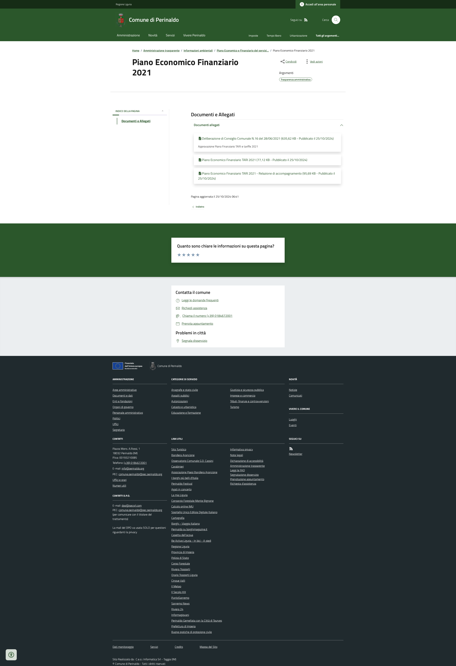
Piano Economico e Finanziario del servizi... (243, 50)
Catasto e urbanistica (183, 407)
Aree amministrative (125, 390)
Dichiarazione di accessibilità (246, 461)
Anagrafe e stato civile (184, 390)
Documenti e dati (123, 395)
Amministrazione (128, 35)
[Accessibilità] (11, 655)
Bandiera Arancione (183, 455)
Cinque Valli (178, 580)
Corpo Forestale (180, 563)
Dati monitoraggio (123, 647)
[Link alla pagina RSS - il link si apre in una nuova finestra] (306, 20)
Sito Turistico (178, 449)
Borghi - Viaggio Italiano (185, 523)
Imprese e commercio (242, 395)
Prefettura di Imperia (183, 626)
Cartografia (177, 518)
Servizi (170, 35)
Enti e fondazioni (122, 401)
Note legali (236, 455)
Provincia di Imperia (182, 552)
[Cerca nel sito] (334, 20)
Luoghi (293, 419)
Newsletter (295, 454)
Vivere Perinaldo (194, 35)
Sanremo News (180, 603)
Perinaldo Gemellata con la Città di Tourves (196, 620)
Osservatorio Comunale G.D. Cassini (192, 461)
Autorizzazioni (179, 401)
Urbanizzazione (298, 36)
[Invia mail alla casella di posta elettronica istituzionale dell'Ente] (133, 468)
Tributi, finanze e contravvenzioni (249, 401)
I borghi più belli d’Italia (184, 478)
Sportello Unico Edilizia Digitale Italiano (194, 512)
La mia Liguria (179, 495)
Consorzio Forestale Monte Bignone (192, 501)
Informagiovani (180, 615)
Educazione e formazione (186, 412)
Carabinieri (177, 466)
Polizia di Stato (180, 558)
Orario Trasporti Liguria (184, 575)
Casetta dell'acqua (182, 535)
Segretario (119, 430)
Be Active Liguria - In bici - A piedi (191, 541)
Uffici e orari (119, 480)
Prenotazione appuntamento (247, 479)
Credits (179, 647)
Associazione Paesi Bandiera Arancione (194, 472)
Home (135, 50)
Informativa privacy (241, 449)
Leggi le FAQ (237, 470)
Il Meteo (176, 586)
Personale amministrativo (128, 412)
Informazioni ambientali (198, 50)
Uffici (115, 424)
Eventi (293, 425)
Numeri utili (119, 485)
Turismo (234, 407)
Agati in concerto (181, 489)
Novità (152, 35)
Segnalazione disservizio (244, 475)
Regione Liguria (124, 4)
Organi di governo (123, 407)
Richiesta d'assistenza (243, 483)
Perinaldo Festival (181, 483)
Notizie (293, 390)
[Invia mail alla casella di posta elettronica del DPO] (132, 505)
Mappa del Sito (208, 647)
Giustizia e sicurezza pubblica (247, 390)
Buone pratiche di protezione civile (191, 632)
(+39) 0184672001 (135, 463)
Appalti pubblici (180, 395)
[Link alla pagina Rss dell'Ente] (291, 448)
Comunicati (295, 395)
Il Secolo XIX (178, 592)
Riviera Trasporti (180, 569)
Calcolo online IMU (182, 506)
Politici (116, 418)
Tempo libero (274, 36)
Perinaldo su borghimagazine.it (189, 529)
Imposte (253, 36)
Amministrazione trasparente (161, 50)
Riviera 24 (177, 609)
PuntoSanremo (180, 598)
